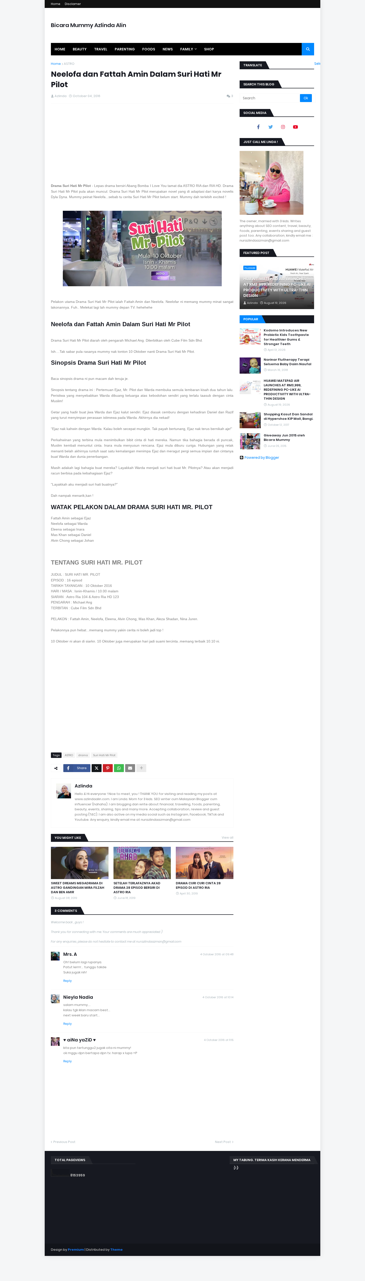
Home (55, 4)
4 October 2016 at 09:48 (216, 954)
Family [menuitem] (186, 49)
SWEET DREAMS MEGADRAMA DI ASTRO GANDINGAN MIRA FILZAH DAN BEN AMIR (77, 887)
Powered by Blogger (262, 458)
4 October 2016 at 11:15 (218, 1040)
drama (83, 755)
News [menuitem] (168, 49)
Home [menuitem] (60, 49)
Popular (250, 319)
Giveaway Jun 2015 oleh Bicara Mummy (284, 437)
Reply (67, 981)
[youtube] (295, 127)
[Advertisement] (142, 143)
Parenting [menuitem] (125, 49)
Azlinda (83, 786)
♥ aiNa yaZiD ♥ (79, 1040)
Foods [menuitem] (148, 49)
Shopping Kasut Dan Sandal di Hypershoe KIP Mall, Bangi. (288, 416)
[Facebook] (258, 127)
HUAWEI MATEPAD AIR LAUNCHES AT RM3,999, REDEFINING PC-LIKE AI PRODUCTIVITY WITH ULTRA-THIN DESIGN (276, 287)
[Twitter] (97, 768)
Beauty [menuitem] (80, 49)
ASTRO (69, 63)
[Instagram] (283, 127)
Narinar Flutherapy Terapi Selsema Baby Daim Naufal (287, 361)
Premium (76, 1249)
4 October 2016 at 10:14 (217, 997)
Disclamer (73, 4)
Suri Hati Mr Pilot (104, 755)
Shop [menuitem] (209, 49)
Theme (116, 1249)
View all (227, 837)
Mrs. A (70, 954)
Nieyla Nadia (78, 997)
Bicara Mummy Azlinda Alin (88, 25)
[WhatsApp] (119, 768)
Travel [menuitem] (100, 49)
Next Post (223, 1141)
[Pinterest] (108, 768)
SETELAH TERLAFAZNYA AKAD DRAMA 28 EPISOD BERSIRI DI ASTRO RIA (136, 887)
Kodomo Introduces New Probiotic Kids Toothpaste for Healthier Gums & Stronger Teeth (286, 337)
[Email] (130, 768)
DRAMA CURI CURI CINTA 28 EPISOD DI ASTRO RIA (198, 885)
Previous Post (64, 1141)
